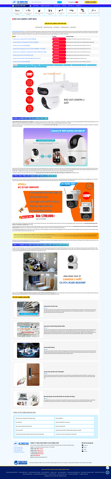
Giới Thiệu (35, 5)
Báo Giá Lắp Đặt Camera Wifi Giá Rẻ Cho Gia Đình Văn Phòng (59, 396)
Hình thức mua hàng (18, 447)
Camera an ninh (53, 472)
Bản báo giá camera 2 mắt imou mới (55, 23)
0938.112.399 (91, 2)
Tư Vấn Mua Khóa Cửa (83, 474)
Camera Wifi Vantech (49, 347)
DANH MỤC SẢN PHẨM (20, 5)
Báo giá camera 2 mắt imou (25, 19)
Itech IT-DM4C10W (36, 65)
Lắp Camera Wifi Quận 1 (30, 66)
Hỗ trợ (64, 5)
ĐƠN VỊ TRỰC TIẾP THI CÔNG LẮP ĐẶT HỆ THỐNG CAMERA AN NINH (55, 469)
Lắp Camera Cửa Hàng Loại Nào (87, 472)
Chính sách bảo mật (18, 450)
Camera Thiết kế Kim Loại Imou (63, 422)
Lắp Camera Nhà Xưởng (27, 474)
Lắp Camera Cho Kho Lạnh (51, 306)
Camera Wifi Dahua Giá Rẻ (91, 65)
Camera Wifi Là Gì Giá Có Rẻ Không (19, 66)
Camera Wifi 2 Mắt (39, 27)
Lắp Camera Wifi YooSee (62, 474)
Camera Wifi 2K (73, 27)
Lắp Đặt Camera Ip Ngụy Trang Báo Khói (25, 65)
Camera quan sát (45, 5)
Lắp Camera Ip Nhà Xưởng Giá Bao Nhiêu (54, 326)
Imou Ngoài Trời (56, 27)
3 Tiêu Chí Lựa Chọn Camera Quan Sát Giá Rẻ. (66, 434)
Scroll (107, 472)
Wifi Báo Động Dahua (65, 27)
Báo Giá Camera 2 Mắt (16, 31)
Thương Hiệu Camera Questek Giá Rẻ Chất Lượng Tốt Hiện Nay (29, 434)
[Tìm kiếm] (59, 2)
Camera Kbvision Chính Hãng (34, 472)
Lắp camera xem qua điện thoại (73, 472)
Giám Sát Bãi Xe (59, 418)
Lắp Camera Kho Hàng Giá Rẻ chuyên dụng (25, 418)
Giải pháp (56, 5)
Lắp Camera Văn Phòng (99, 472)
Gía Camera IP (18, 422)
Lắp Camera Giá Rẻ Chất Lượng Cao (23, 426)
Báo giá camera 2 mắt (48, 27)
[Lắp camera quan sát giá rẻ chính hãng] (30, 5)
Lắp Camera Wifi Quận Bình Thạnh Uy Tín (79, 65)
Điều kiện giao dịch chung (19, 452)
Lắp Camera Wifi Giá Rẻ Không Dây (40, 474)
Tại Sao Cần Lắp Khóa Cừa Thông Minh (54, 371)
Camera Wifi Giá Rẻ (52, 474)
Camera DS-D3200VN (67, 65)
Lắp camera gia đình (62, 472)
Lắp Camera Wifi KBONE (73, 474)
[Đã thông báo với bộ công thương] (20, 462)
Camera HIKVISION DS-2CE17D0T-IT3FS (47, 65)
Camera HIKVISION (45, 472)
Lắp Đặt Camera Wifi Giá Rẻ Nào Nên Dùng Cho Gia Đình (68, 430)
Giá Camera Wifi (19, 430)
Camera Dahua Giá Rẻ (23, 472)
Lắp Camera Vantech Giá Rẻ (11, 472)
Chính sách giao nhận (18, 448)
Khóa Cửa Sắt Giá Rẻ (60, 426)
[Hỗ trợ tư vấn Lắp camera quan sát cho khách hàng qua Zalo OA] (107, 467)
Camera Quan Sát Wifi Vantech (41, 66)
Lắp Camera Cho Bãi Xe (58, 65)
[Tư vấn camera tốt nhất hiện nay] (98, 12)
